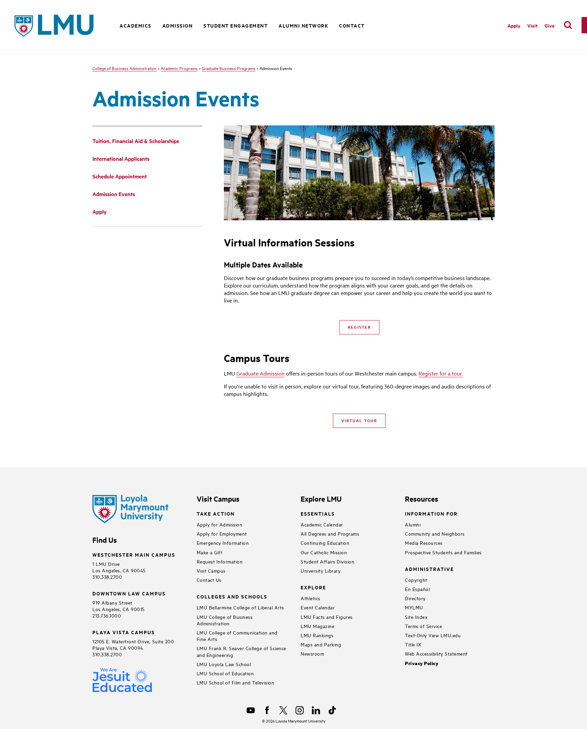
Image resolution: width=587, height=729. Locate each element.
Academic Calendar (322, 524)
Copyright (416, 579)
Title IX (413, 644)
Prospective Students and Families (443, 552)
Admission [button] (177, 25)
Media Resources (424, 542)
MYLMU (414, 607)
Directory (415, 598)
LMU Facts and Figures (327, 616)
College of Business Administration (124, 68)
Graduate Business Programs (228, 68)
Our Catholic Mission (324, 552)
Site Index (416, 616)
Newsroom (312, 653)
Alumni (413, 524)
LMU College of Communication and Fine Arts (237, 635)
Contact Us (209, 579)
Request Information (220, 561)
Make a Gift (210, 552)
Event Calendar (318, 607)
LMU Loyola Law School (224, 664)
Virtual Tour (359, 420)
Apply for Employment (222, 533)
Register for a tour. (441, 373)
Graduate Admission (260, 373)
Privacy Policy (421, 663)
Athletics (310, 598)
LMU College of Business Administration (225, 619)
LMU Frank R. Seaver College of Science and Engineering (241, 651)
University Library (320, 570)
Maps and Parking (321, 644)
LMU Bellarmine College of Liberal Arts (240, 607)
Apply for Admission (220, 524)
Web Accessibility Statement (436, 653)
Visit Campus (211, 570)
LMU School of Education (225, 673)
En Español (417, 589)
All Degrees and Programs (330, 533)
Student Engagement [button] (235, 25)
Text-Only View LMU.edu (433, 635)
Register (359, 327)
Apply (514, 25)
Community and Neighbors (435, 533)
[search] (568, 25)
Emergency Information (223, 542)
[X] (283, 710)
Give (549, 25)
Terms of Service (423, 626)
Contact (352, 25)
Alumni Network (303, 25)
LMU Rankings (317, 635)
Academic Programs (179, 68)
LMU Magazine (317, 626)
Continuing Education (325, 542)
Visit (532, 25)
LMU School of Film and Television (235, 682)
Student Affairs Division (327, 561)
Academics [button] (136, 25)
